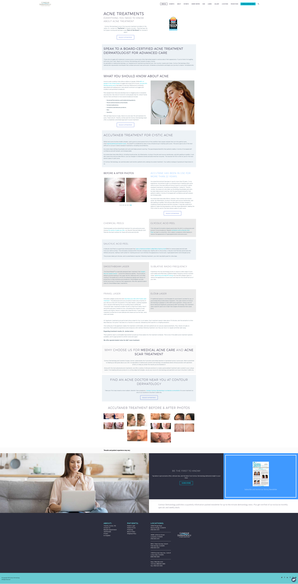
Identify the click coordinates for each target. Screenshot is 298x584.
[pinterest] (290, 577)
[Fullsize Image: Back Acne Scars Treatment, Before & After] (184, 428)
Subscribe (186, 483)
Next (145, 188)
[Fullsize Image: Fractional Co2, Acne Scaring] (161, 437)
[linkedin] (287, 577)
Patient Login (131, 526)
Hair (203, 4)
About (179, 4)
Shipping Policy (131, 533)
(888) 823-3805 (161, 564)
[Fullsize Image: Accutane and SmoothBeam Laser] (114, 416)
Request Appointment (110, 529)
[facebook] (284, 577)
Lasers (210, 4)
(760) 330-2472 (158, 562)
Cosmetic (171, 4)
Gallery (216, 4)
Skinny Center (196, 4)
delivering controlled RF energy (164, 275)
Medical (163, 4)
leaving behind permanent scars (116, 143)
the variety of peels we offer (116, 230)
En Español (107, 535)
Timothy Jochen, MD (110, 526)
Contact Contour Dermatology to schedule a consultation (163, 390)
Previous (105, 188)
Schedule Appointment (248, 4)
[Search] (258, 4)
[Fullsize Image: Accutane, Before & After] (137, 419)
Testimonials (107, 531)
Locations (225, 4)
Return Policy (131, 531)
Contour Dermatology (15, 577)
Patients (186, 4)
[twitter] (281, 577)
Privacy (106, 533)
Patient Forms (131, 528)
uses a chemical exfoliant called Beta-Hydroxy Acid (151, 249)
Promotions (234, 4)
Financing (130, 529)
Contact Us (107, 528)
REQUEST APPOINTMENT (125, 37)
